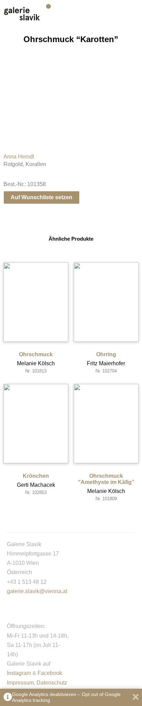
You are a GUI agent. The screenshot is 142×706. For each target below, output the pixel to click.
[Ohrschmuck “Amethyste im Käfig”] (106, 423)
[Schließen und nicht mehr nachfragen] (136, 698)
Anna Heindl (18, 156)
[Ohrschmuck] (35, 302)
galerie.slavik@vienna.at (37, 591)
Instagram (19, 673)
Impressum (20, 683)
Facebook (50, 673)
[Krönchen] (35, 423)
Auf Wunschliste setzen (41, 197)
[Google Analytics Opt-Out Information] (7, 698)
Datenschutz (52, 683)
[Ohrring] (106, 302)
